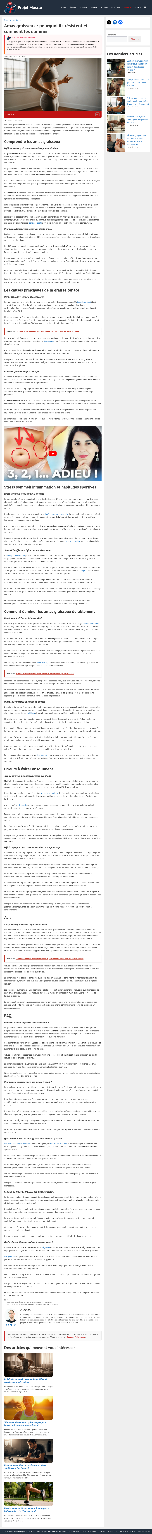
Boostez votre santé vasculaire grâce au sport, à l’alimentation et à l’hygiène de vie (26, 1510)
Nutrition (104, 7)
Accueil (63, 7)
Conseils (138, 7)
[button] (145, 7)
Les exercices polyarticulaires (17, 1143)
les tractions (62, 1143)
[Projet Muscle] (10, 7)
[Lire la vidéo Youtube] (53, 453)
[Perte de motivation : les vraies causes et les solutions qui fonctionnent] (28, 1451)
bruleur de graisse (73, 541)
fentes (53, 1143)
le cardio (23, 805)
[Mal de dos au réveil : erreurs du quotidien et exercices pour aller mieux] (28, 1365)
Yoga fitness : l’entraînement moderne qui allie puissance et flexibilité (29, 1302)
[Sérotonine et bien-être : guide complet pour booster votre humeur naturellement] (28, 1408)
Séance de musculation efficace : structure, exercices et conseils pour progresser (32, 1304)
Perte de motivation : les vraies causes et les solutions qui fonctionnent (25, 1467)
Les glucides (9, 1256)
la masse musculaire (49, 793)
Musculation (115, 7)
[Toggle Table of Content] (96, 114)
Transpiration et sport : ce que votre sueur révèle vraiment (138, 82)
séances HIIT (42, 662)
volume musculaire (91, 623)
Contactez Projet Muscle (76, 1337)
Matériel (94, 7)
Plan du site (112, 1531)
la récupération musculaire (56, 514)
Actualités (83, 7)
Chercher (135, 39)
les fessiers (49, 341)
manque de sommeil (16, 555)
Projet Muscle (30, 7)
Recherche (111, 34)
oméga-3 (82, 570)
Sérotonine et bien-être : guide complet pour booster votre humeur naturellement (25, 1424)
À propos (73, 7)
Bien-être (127, 7)
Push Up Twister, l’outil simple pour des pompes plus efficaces (137, 119)
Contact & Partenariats (127, 1531)
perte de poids (35, 223)
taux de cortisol (84, 302)
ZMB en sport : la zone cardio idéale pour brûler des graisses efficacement (138, 101)
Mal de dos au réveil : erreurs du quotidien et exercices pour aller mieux (25, 1381)
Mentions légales (144, 1531)
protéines (30, 713)
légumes (46, 1247)
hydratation (42, 755)
